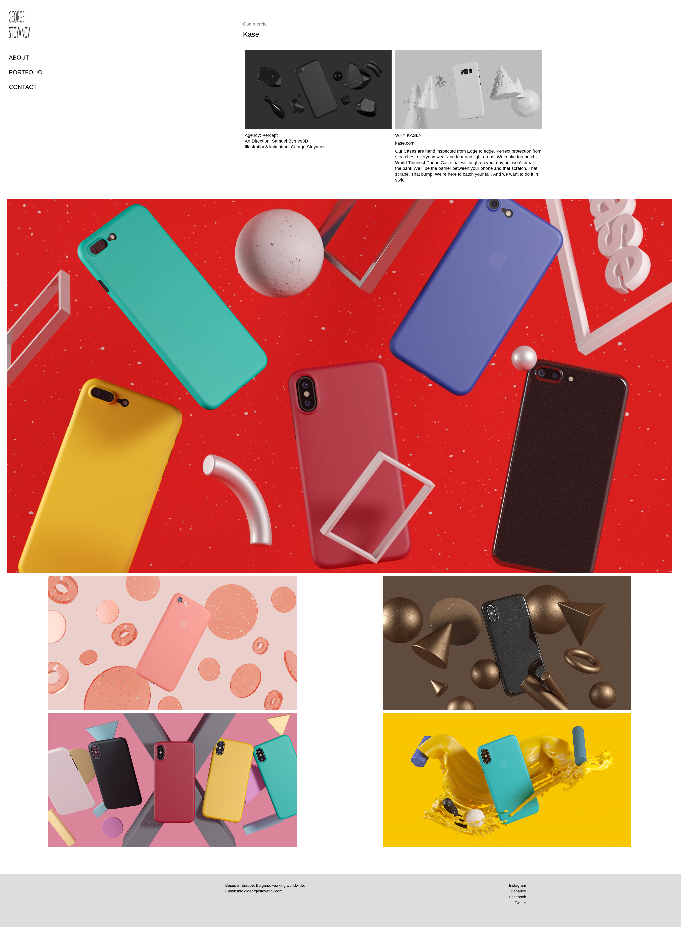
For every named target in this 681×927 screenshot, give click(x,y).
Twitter (520, 903)
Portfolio (26, 72)
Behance (518, 891)
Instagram (517, 885)
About (19, 57)
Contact (23, 87)
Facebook (517, 897)
